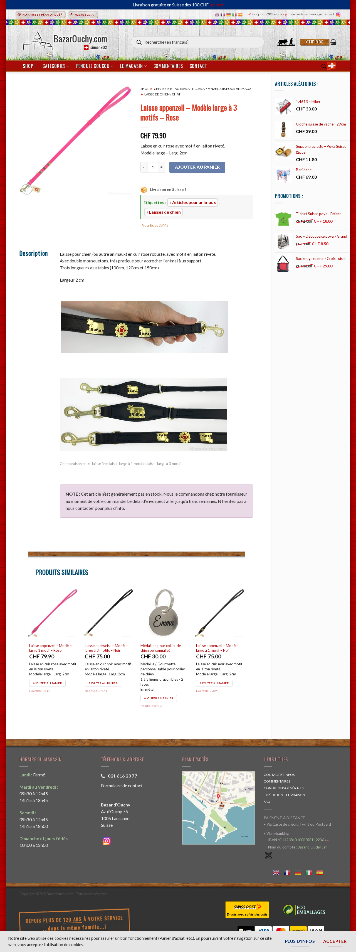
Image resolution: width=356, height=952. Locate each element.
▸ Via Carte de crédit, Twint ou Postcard (297, 824)
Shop (144, 89)
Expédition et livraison (284, 795)
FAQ (267, 802)
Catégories (54, 66)
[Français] (223, 14)
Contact (198, 66)
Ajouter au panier (197, 166)
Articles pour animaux (194, 202)
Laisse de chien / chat (162, 94)
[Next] (244, 654)
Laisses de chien (165, 212)
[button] (318, 42)
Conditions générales (284, 788)
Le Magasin (131, 66)
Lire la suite (95, 683)
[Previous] (28, 654)
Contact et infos (279, 775)
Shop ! (29, 66)
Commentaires (168, 66)
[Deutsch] (229, 14)
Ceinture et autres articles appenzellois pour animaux (202, 89)
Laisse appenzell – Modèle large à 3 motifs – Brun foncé (161, 648)
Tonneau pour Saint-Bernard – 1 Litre (105, 648)
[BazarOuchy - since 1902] (64, 40)
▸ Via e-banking (277, 833)
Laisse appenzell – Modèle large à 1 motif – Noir (47, 648)
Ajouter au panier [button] (44, 683)
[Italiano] (235, 14)
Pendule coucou (93, 66)
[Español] (241, 14)
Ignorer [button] (216, 4)
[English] (218, 14)
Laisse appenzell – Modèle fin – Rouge (216, 648)
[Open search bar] (324, 66)
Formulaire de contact (122, 785)
